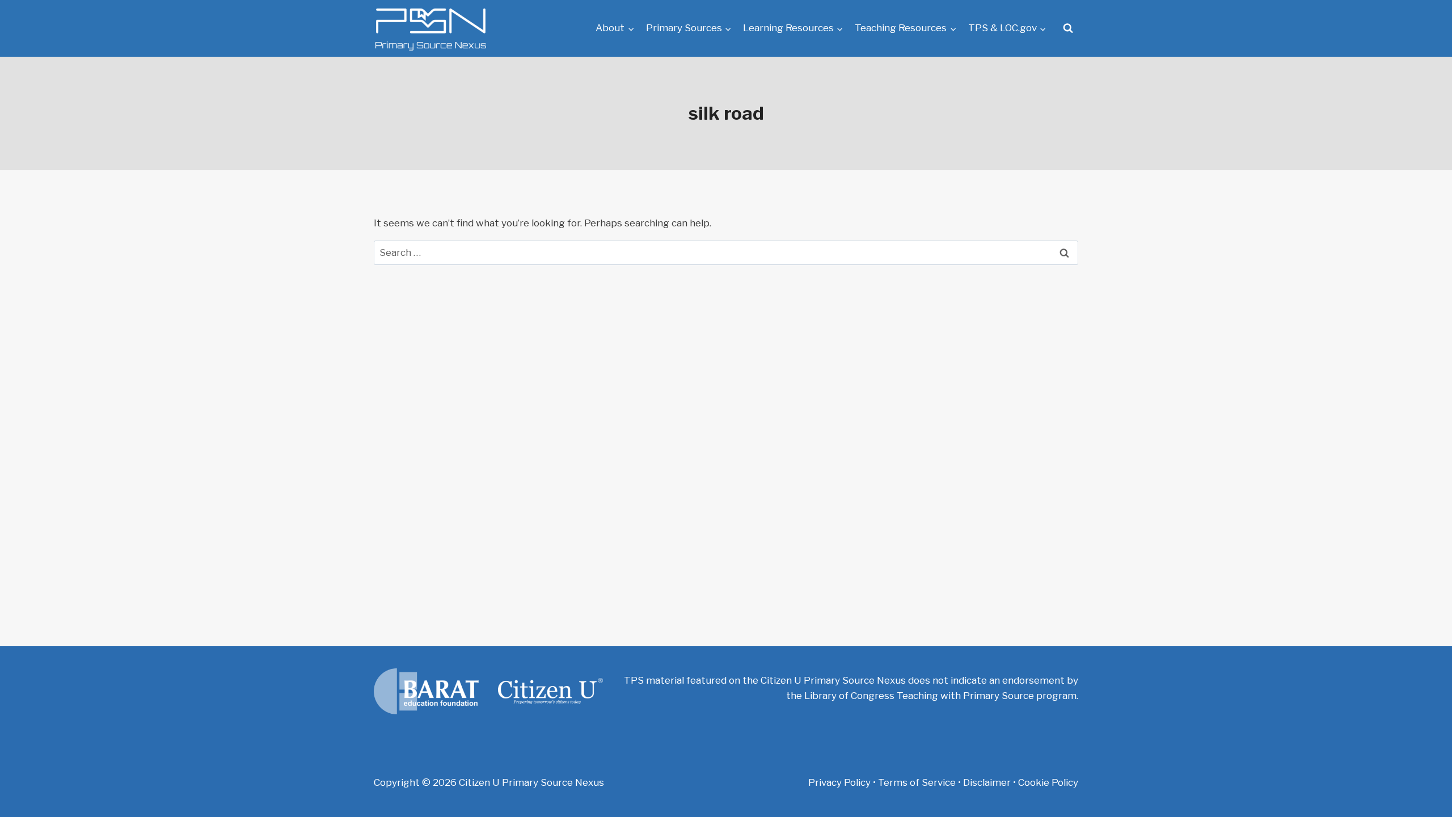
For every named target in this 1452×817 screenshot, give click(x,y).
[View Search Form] (1068, 28)
